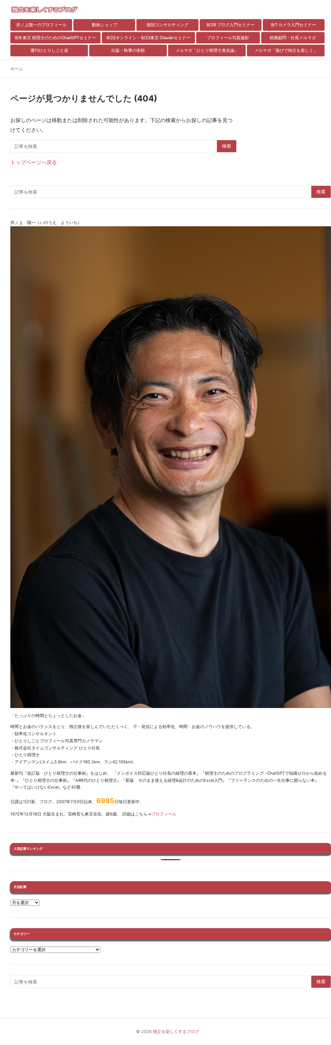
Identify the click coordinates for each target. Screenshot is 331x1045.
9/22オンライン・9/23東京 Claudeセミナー (148, 37)
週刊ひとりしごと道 (49, 50)
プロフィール (163, 814)
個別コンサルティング (167, 24)
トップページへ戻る (33, 162)
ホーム (16, 68)
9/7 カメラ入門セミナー (293, 24)
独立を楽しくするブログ (176, 1031)
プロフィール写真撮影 (228, 37)
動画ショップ (104, 24)
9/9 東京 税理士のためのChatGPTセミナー (55, 37)
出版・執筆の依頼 (128, 50)
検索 (226, 146)
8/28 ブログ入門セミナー (231, 24)
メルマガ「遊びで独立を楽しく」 (285, 50)
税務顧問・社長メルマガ (293, 37)
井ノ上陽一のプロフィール (41, 24)
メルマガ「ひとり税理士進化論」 (207, 50)
